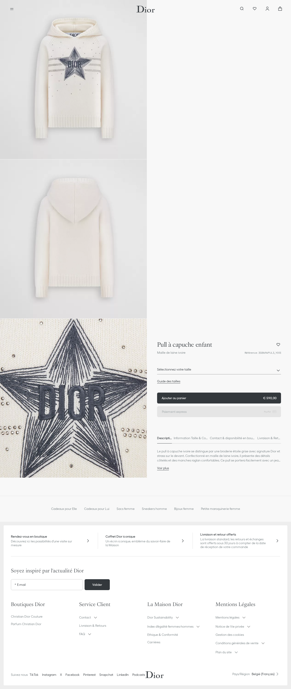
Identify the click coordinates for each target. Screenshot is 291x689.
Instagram (49, 674)
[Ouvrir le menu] (11, 9)
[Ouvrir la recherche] (242, 9)
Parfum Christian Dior (26, 624)
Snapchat (106, 674)
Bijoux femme (184, 509)
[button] (73, 79)
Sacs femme (126, 509)
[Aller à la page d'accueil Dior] (145, 9)
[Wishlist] (254, 9)
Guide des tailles (168, 381)
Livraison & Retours (92, 625)
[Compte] (267, 9)
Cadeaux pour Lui (96, 509)
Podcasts (138, 674)
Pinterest (89, 674)
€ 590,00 (219, 398)
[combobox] (219, 371)
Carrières (153, 642)
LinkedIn (123, 674)
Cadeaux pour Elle (64, 509)
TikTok (34, 674)
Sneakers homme (154, 509)
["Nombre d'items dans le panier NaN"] (280, 9)
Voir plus (163, 468)
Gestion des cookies (230, 634)
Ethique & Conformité (162, 634)
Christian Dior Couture (27, 616)
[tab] (164, 438)
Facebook (72, 674)
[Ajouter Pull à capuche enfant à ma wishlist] (278, 344)
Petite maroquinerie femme (220, 509)
